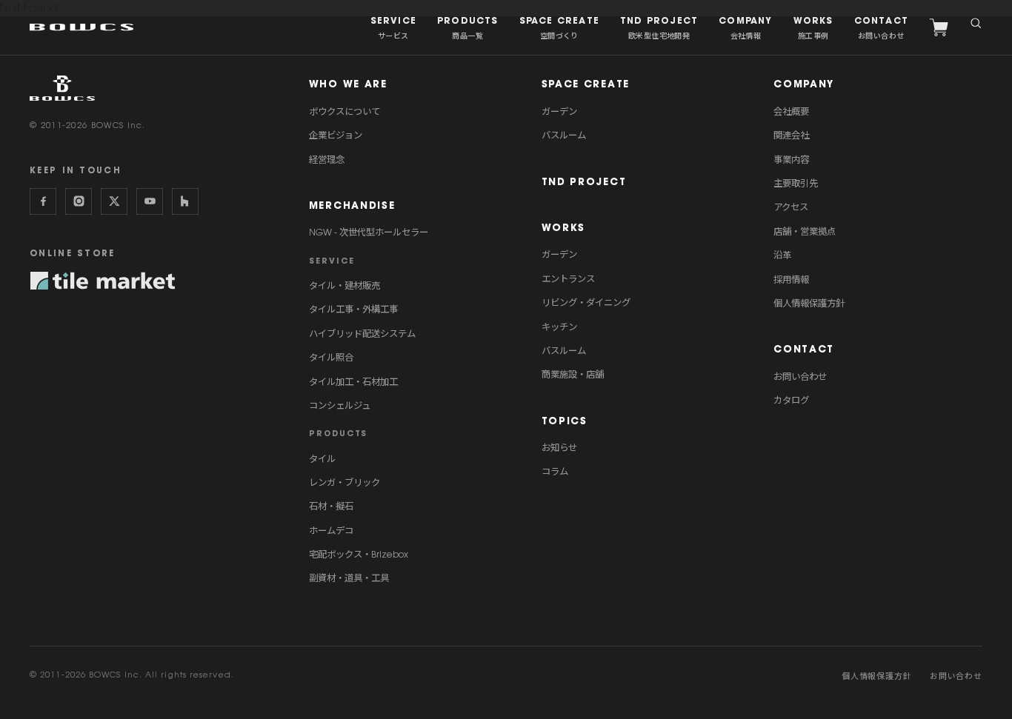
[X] (114, 201)
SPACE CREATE (586, 84)
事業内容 (791, 159)
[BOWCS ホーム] (62, 88)
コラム (555, 471)
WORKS (564, 227)
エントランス (568, 278)
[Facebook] (43, 201)
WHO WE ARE (348, 84)
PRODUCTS (338, 433)
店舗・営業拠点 (804, 231)
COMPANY (803, 84)
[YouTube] (149, 201)
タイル (322, 458)
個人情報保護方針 (809, 303)
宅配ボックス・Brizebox (358, 554)
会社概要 (791, 111)
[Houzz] (185, 201)
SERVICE (332, 260)
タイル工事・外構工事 (353, 309)
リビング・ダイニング (586, 302)
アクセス (790, 207)
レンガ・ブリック (344, 482)
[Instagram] (78, 201)
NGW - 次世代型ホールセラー (368, 232)
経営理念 (326, 159)
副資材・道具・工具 (349, 577)
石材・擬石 (331, 506)
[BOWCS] (81, 27)
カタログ (791, 400)
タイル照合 (331, 357)
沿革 (782, 255)
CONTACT (803, 349)
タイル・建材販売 (344, 285)
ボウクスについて (344, 111)
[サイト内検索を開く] (975, 22)
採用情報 (791, 279)
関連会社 (791, 135)
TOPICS (564, 421)
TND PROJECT (584, 181)
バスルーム (564, 135)
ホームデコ (331, 530)
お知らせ (559, 447)
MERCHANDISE (352, 205)
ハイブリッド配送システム (362, 333)
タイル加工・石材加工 (353, 381)
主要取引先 (795, 183)
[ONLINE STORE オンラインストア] (938, 27)
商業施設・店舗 (573, 374)
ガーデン (559, 111)
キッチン (559, 326)
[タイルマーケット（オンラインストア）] (103, 280)
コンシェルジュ (339, 405)
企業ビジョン (335, 135)
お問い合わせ (800, 376)
